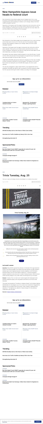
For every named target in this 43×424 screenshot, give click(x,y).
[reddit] (23, 36)
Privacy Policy (4, 422)
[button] (3, 2)
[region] (21, 421)
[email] (25, 36)
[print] (39, 36)
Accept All (38, 421)
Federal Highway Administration (14, 291)
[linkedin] (19, 36)
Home (4, 8)
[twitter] (21, 36)
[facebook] (17, 36)
